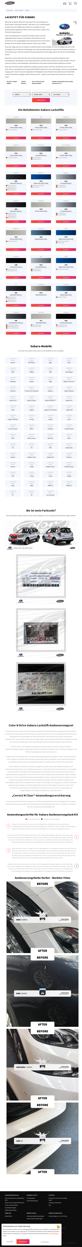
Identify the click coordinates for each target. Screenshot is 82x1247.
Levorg (31, 417)
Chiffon (31, 370)
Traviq (31, 474)
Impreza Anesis (69, 389)
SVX (13, 474)
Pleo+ (69, 436)
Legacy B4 (69, 408)
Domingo (13, 379)
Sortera (13, 465)
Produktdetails (31, 1198)
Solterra (69, 455)
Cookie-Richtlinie (53, 1233)
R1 (13, 446)
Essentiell (9, 1242)
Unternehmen (8, 1216)
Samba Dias (69, 446)
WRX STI (69, 484)
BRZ (13, 370)
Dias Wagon (69, 370)
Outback (50, 427)
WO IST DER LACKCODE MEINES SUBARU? (38, 82)
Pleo (13, 436)
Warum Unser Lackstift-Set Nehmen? (14, 1203)
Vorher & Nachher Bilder (11, 1205)
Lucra (69, 417)
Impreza (50, 389)
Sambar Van (50, 455)
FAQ (50, 1205)
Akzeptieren (23, 1242)
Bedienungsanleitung (10, 1210)
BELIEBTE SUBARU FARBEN (12, 82)
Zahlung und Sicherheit (55, 1203)
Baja (50, 360)
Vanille (69, 474)
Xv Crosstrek (50, 493)
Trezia (50, 474)
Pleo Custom (32, 436)
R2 (31, 446)
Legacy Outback (13, 417)
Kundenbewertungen (10, 1208)
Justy (13, 408)
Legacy (31, 408)
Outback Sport (69, 427)
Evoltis (31, 379)
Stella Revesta (69, 465)
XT (13, 493)
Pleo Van (50, 436)
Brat (69, 360)
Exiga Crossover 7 (69, 379)
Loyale (50, 417)
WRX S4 (50, 484)
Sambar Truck (31, 455)
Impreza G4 (12, 398)
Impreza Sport (31, 398)
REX (50, 446)
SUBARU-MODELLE (23, 82)
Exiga (50, 379)
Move (31, 427)
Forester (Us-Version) (31, 389)
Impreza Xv (69, 398)
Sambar (13, 455)
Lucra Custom (12, 427)
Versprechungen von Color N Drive (58, 1216)
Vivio (13, 484)
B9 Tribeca (31, 360)
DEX (50, 370)
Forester (13, 389)
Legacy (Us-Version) (50, 408)
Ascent (13, 360)
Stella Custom (50, 465)
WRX (31, 484)
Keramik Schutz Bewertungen (34, 1219)
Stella (31, 465)
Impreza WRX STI (50, 398)
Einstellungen (45, 1242)
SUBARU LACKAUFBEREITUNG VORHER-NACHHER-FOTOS (62, 82)
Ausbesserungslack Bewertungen (35, 1216)
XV (31, 493)
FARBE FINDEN (41, 100)
